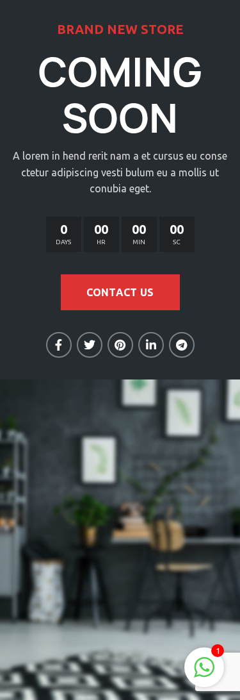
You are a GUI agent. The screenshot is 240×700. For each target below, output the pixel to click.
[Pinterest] (120, 345)
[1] (204, 674)
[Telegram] (182, 345)
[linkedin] (151, 345)
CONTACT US (120, 292)
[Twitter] (89, 345)
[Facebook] (59, 345)
